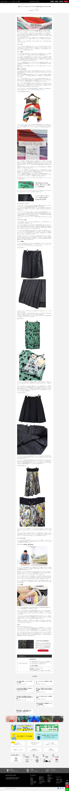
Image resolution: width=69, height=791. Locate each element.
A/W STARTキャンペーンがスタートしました (36, 668)
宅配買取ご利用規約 (59, 779)
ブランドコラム (6, 3)
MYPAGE (67, 783)
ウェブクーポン (53, 769)
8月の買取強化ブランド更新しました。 (35, 669)
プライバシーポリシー (59, 780)
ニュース (57, 778)
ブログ (37, 10)
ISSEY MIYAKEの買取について (43, 650)
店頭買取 (31, 780)
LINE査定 (56, 1)
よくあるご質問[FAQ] (42, 781)
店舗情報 (19, 1)
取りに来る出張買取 (33, 781)
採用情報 (49, 781)
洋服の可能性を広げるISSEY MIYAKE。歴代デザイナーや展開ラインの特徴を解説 (42, 185)
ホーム (2, 3)
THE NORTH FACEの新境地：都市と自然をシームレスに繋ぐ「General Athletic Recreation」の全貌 (24, 697)
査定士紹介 (49, 779)
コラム (10, 1)
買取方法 (2, 1)
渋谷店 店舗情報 (50, 778)
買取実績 (49, 780)
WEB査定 (52, 1)
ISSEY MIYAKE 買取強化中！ (43, 640)
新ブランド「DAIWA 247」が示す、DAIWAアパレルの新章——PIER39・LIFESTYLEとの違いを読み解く (44, 689)
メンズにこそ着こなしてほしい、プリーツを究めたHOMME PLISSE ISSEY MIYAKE (42, 197)
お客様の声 (13, 1)
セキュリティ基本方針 (59, 781)
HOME (67, 780)
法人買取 (31, 769)
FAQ (16, 1)
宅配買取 (31, 779)
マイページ (61, 1)
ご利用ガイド (12, 769)
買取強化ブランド (6, 1)
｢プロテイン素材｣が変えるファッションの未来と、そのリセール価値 (39, 670)
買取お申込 (66, 1)
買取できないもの (41, 779)
